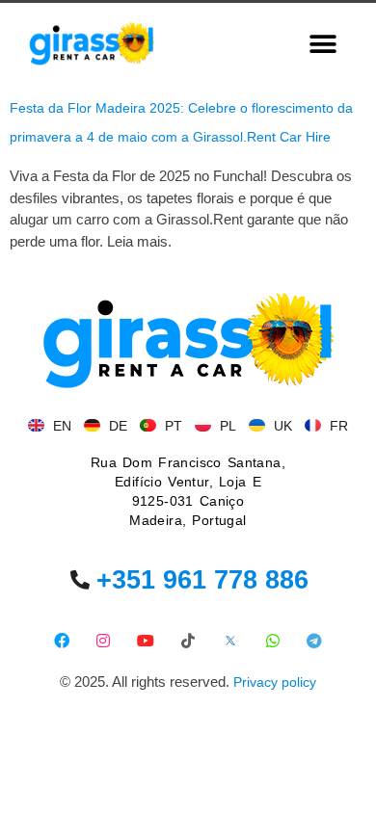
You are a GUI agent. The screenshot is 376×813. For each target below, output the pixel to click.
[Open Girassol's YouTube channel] (146, 640)
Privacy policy (274, 682)
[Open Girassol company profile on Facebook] (61, 640)
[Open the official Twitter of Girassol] (230, 640)
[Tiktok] (188, 640)
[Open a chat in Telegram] (315, 640)
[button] (323, 44)
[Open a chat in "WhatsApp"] (272, 640)
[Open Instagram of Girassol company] (104, 640)
